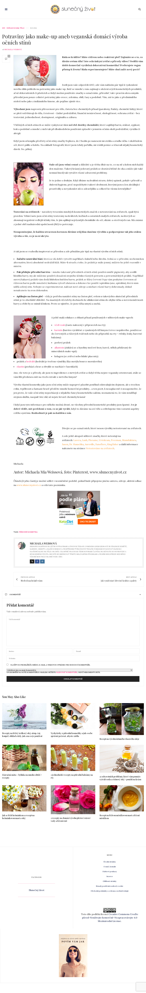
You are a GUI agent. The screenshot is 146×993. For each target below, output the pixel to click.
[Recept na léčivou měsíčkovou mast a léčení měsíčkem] (122, 798)
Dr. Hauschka (76, 444)
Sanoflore (100, 444)
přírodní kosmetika (28, 532)
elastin (20, 366)
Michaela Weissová (13, 50)
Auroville (89, 444)
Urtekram (104, 440)
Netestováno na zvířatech (100, 448)
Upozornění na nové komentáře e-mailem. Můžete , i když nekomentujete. (53, 672)
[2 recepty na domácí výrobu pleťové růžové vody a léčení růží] (73, 799)
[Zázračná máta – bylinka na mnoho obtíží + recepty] (24, 758)
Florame (93, 440)
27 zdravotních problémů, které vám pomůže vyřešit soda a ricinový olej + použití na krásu (120, 778)
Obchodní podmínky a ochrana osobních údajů (109, 891)
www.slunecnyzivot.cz (29, 485)
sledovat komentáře (66, 672)
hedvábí (30, 361)
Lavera (77, 440)
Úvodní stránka (110, 862)
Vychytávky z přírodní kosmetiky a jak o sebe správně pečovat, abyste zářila (72, 734)
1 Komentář (15, 594)
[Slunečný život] (73, 9)
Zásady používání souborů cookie (109, 886)
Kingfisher (113, 444)
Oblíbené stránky (109, 881)
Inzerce (110, 876)
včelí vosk (59, 325)
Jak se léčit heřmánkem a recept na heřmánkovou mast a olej (18, 817)
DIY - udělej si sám (10, 28)
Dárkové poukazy (110, 871)
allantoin (59, 347)
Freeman (116, 440)
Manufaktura (129, 440)
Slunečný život (36, 890)
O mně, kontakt (110, 867)
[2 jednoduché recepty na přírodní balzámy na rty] (73, 758)
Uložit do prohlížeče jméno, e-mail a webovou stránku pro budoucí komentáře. (50, 665)
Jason (65, 444)
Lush (84, 440)
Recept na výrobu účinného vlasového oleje (119, 739)
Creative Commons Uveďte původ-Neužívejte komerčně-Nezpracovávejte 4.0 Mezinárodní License (110, 917)
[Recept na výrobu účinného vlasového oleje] (122, 719)
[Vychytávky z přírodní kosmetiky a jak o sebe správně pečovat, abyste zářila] (73, 716)
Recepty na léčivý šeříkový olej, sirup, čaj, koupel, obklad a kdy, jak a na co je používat (22, 734)
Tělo (22, 28)
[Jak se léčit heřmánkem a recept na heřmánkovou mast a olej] (24, 798)
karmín (58, 330)
